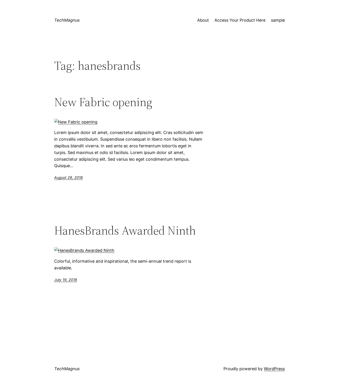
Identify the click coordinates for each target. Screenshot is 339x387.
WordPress (274, 368)
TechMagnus (67, 20)
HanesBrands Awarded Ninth (125, 230)
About (203, 20)
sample (278, 20)
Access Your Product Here (239, 20)
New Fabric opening (103, 102)
